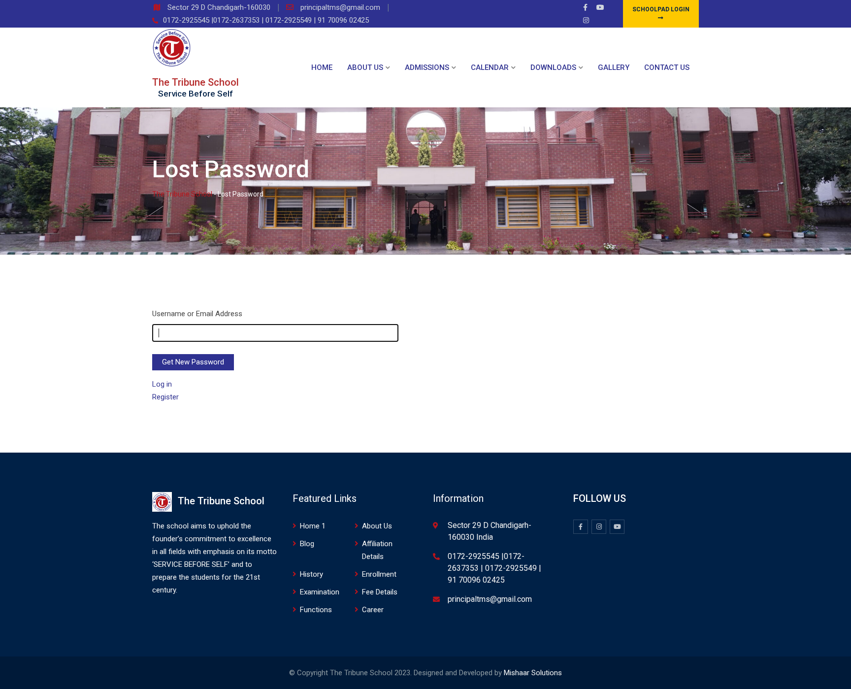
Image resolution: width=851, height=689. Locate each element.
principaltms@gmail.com (341, 7)
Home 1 (313, 526)
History (311, 574)
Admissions (427, 67)
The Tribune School (195, 82)
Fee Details (379, 592)
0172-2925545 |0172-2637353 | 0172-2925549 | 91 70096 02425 (266, 20)
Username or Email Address (197, 313)
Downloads (553, 67)
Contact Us (666, 67)
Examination (319, 592)
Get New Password (193, 362)
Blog (307, 543)
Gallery (613, 67)
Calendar (490, 67)
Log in (162, 384)
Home (321, 67)
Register (165, 397)
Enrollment (379, 574)
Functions (316, 609)
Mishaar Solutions (533, 672)
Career (373, 609)
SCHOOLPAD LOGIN (660, 9)
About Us (365, 67)
